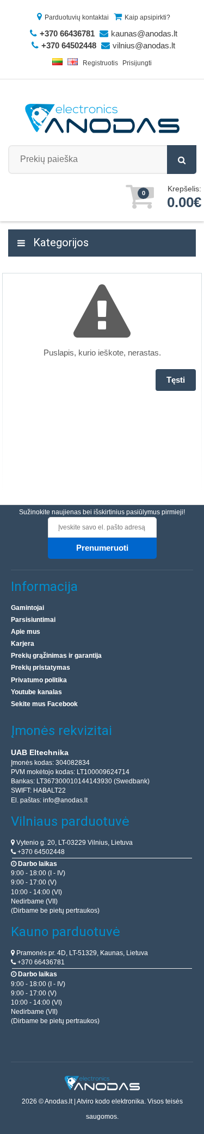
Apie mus (25, 631)
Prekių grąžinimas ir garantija (56, 655)
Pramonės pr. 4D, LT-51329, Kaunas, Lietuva (81, 953)
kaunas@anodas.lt (144, 33)
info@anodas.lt (65, 800)
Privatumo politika (39, 680)
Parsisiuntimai (33, 620)
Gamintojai (27, 608)
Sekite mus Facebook (44, 704)
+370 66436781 (40, 962)
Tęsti (175, 379)
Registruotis (100, 63)
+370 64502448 (40, 852)
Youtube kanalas (36, 692)
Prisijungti (137, 63)
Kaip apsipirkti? (147, 17)
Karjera (22, 643)
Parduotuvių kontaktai (77, 17)
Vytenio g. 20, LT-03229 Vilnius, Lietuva (74, 842)
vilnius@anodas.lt (144, 45)
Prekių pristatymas (40, 667)
